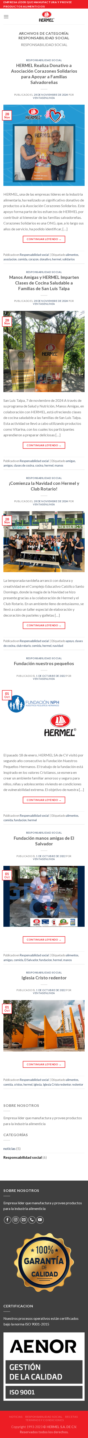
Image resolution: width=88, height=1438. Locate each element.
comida (22, 259)
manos (59, 465)
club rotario (23, 645)
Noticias (16, 1416)
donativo (45, 259)
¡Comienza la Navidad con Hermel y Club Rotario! (44, 486)
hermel (56, 259)
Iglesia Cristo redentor (44, 977)
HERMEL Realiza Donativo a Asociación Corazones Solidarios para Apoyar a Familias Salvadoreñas (44, 74)
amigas (70, 461)
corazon (33, 259)
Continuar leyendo (44, 239)
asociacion (10, 259)
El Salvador (31, 960)
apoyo (70, 641)
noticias (9, 1148)
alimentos (72, 255)
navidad (58, 645)
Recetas (71, 1416)
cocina (39, 465)
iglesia (38, 1084)
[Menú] (6, 16)
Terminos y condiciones (44, 1420)
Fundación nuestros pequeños (44, 663)
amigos (8, 465)
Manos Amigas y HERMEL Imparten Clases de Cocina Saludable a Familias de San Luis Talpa (44, 283)
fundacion (20, 820)
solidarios (68, 259)
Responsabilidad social (44, 60)
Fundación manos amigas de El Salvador (44, 840)
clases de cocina (24, 465)
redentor (77, 1084)
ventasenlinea (44, 97)
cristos (18, 1084)
